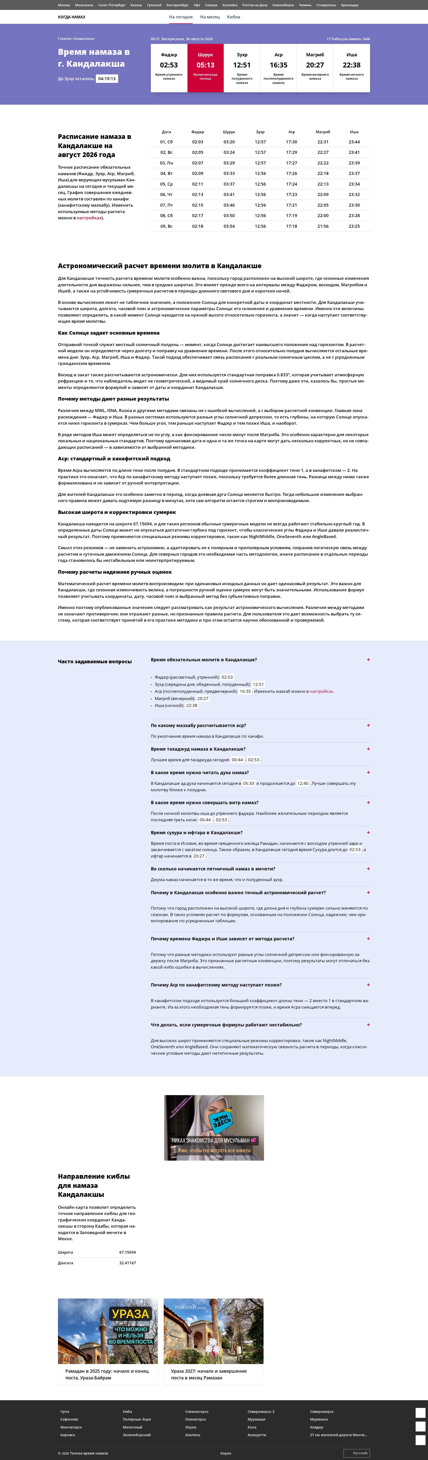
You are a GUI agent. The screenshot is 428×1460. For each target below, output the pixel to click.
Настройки (421, 1440)
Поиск (367, 16)
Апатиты (192, 1434)
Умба (127, 1411)
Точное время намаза (89, 1453)
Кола (252, 1427)
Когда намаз (71, 16)
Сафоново (69, 1419)
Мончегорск (71, 1427)
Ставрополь (326, 5)
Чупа (64, 1411)
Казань (136, 5)
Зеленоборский (137, 1434)
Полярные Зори (137, 1419)
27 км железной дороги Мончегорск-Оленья (339, 1434)
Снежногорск (197, 1411)
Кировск (67, 1434)
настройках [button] (89, 218)
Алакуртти (257, 1434)
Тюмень (305, 5)
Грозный (154, 5)
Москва (64, 5)
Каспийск (230, 5)
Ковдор (316, 1427)
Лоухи (190, 1427)
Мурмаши (256, 1419)
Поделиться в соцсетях (421, 1426)
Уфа (197, 5)
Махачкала (84, 5)
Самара (211, 5)
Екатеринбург (177, 5)
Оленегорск (195, 1419)
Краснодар (349, 5)
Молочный (132, 1427)
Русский (360, 1453)
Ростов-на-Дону (255, 5)
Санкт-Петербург (112, 5)
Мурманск (319, 1419)
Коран (225, 1453)
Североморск (322, 1411)
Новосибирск (283, 5)
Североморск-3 (261, 1411)
